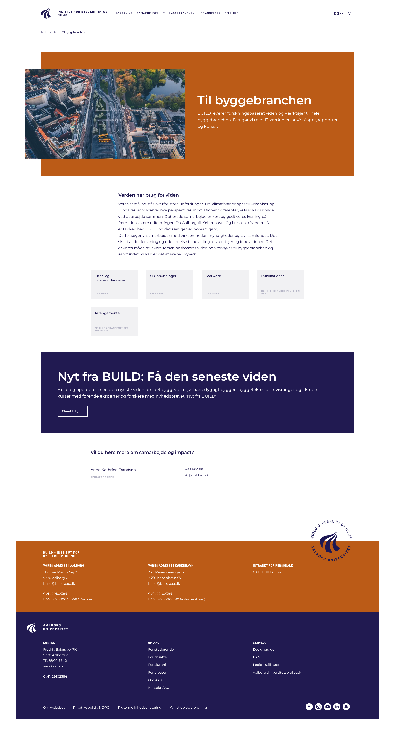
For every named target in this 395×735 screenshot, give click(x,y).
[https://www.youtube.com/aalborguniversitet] (327, 706)
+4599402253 (193, 469)
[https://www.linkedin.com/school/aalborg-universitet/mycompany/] (336, 706)
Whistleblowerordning (188, 707)
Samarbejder (148, 13)
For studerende (161, 649)
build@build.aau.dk (59, 584)
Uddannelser (210, 13)
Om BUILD (232, 13)
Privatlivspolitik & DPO (91, 707)
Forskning (124, 13)
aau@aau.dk (53, 666)
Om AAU (155, 680)
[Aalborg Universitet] (46, 13)
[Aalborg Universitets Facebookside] (309, 706)
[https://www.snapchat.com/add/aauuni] (346, 706)
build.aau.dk (48, 32)
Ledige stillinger (266, 665)
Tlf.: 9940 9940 (55, 661)
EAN (256, 657)
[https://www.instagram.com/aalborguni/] (318, 706)
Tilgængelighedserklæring (139, 707)
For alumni (157, 665)
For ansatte (157, 657)
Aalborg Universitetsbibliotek (277, 672)
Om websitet (54, 707)
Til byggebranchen (179, 13)
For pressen (157, 672)
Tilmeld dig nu (73, 411)
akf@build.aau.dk (196, 475)
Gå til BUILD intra (267, 572)
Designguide (263, 649)
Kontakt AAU (159, 688)
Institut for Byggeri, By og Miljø (83, 13)
